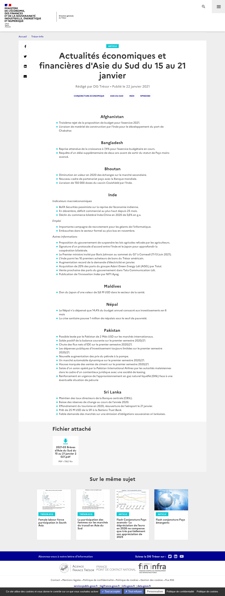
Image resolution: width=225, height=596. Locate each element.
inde (131, 95)
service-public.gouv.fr (86, 585)
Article (112, 46)
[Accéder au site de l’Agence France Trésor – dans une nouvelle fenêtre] (76, 567)
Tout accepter (112, 591)
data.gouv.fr (144, 585)
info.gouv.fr (128, 585)
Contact (55, 580)
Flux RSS (169, 580)
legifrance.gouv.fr (110, 585)
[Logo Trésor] (65, 17)
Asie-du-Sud (116, 95)
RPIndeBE (145, 95)
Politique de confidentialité (98, 580)
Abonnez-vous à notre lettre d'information (65, 556)
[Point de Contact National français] (116, 567)
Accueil (23, 36)
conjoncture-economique (89, 95)
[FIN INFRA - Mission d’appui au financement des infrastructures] (152, 567)
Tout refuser (134, 591)
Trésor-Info (37, 36)
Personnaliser (155, 591)
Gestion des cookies (152, 580)
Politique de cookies (127, 580)
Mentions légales (71, 580)
